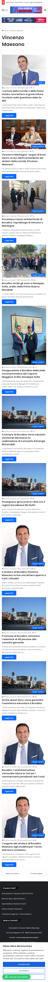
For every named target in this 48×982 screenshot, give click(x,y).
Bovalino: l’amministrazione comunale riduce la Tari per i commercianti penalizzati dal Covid (23, 773)
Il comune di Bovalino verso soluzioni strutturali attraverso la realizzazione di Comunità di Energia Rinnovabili (23, 439)
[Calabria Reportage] (26, 9)
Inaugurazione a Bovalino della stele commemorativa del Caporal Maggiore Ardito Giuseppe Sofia (23, 374)
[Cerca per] (45, 10)
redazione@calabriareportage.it (27, 937)
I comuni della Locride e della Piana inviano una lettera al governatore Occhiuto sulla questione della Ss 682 (23, 95)
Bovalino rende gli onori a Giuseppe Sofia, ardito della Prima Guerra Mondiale (23, 286)
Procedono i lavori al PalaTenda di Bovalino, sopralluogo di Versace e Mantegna (22, 222)
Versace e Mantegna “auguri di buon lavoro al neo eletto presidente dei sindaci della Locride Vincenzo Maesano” (24, 159)
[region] (24, 962)
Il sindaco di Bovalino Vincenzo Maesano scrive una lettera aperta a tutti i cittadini (24, 575)
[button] (16, 977)
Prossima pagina (36, 873)
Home (5, 30)
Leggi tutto (9, 115)
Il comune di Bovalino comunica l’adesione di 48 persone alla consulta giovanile (21, 639)
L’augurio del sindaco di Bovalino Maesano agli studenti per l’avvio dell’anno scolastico (22, 847)
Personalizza (24, 971)
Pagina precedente (12, 873)
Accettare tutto (24, 964)
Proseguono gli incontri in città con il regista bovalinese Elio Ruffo (23, 503)
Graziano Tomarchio (10, 88)
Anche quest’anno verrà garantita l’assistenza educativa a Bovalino (22, 701)
